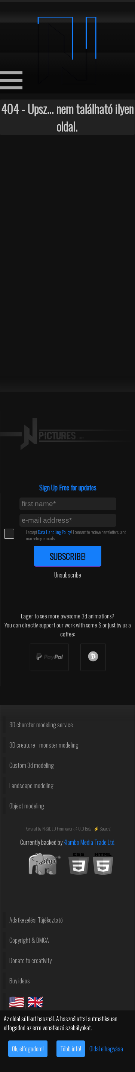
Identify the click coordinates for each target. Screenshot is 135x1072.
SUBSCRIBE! (68, 556)
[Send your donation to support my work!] (49, 657)
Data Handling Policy (54, 532)
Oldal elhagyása (106, 1048)
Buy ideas (19, 980)
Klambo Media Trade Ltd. (90, 842)
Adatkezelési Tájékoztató (36, 919)
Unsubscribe (67, 574)
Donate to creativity (30, 960)
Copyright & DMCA (29, 940)
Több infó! (70, 1048)
